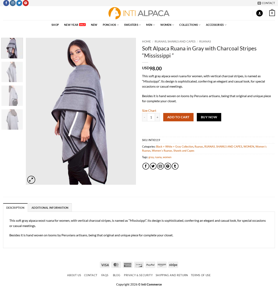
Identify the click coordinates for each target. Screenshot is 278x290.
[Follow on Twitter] (19, 3)
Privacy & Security (138, 275)
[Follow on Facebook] (6, 3)
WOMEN (165, 24)
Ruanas (205, 41)
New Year (71, 24)
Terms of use (201, 275)
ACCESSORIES (215, 24)
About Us (74, 275)
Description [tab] (15, 207)
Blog (116, 275)
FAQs (104, 275)
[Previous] (33, 111)
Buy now (209, 117)
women (167, 157)
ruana (158, 157)
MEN (149, 24)
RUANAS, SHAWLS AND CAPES (175, 41)
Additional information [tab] (50, 207)
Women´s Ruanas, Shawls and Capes (173, 150)
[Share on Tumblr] (175, 166)
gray (151, 157)
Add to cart (178, 117)
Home (146, 41)
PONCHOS (109, 24)
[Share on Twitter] (153, 166)
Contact (91, 275)
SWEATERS (131, 24)
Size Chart (149, 110)
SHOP (55, 24)
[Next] (128, 111)
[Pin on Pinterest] (167, 166)
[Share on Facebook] (145, 166)
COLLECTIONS (188, 24)
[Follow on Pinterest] (26, 3)
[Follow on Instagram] (13, 3)
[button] (259, 13)
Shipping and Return (172, 275)
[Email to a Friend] (160, 166)
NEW (94, 24)
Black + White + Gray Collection (174, 146)
